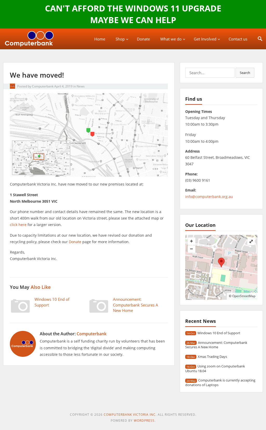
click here (18, 224)
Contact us (238, 39)
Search (245, 72)
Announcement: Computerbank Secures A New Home (135, 305)
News (81, 86)
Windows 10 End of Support (218, 333)
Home (99, 39)
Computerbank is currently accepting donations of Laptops (220, 382)
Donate (143, 39)
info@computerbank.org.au (209, 196)
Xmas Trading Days (212, 356)
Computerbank (43, 86)
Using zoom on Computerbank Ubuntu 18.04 (215, 368)
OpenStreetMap (243, 296)
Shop (120, 39)
